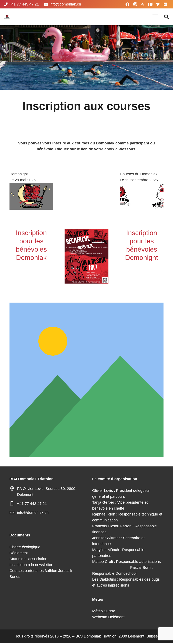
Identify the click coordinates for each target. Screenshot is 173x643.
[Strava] (142, 4)
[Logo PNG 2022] (7, 17)
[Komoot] (150, 4)
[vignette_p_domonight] (31, 196)
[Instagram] (135, 4)
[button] (155, 17)
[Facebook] (127, 4)
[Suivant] (157, 196)
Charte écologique (24, 547)
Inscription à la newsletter (30, 565)
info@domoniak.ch (33, 512)
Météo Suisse (103, 611)
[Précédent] (126, 196)
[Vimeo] (158, 4)
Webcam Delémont (108, 617)
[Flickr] (165, 4)
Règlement (18, 553)
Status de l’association (28, 559)
